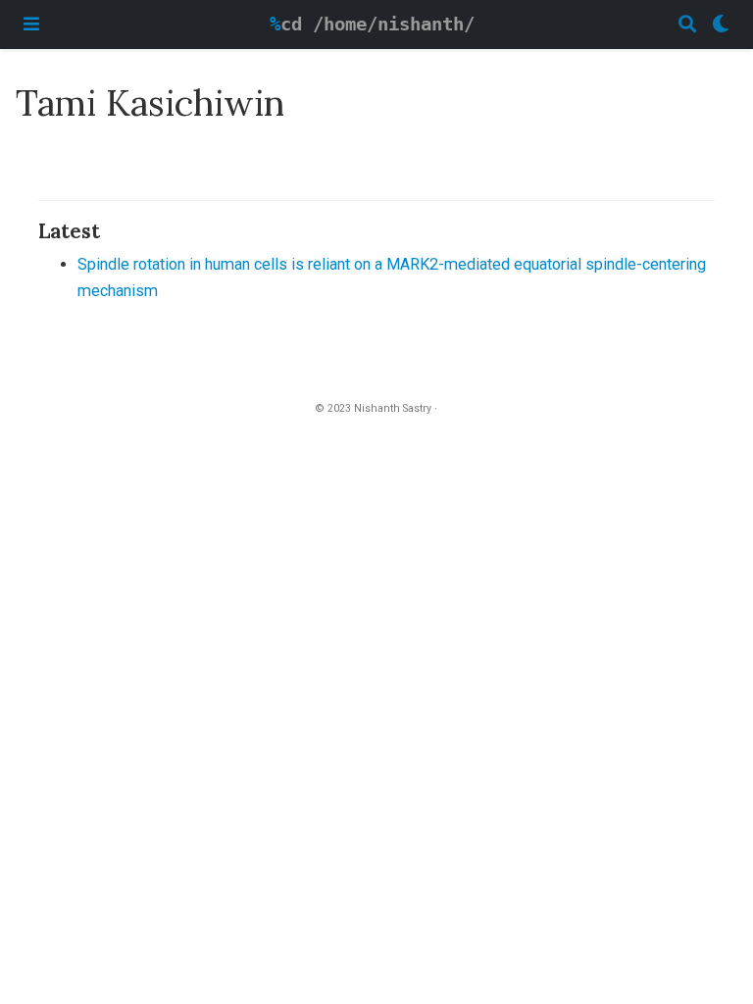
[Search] (687, 25)
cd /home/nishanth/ (377, 24)
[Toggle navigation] (31, 24)
